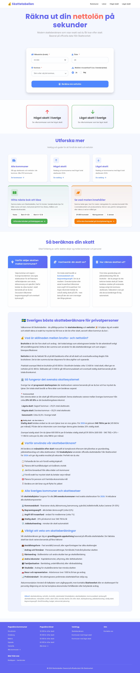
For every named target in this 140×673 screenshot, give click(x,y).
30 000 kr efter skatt (47, 631)
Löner (104, 4)
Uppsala (10, 642)
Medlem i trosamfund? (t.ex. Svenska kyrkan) (91, 68)
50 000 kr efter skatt (47, 639)
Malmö (10, 639)
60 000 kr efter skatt (47, 642)
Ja (76, 72)
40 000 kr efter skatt (47, 635)
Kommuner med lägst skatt (81, 639)
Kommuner (94, 4)
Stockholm (12, 631)
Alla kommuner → (14, 650)
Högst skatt (114, 4)
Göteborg (11, 635)
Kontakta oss (108, 631)
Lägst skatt (126, 4)
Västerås (11, 646)
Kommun (38, 68)
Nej (84, 72)
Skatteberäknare (77, 631)
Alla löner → (44, 646)
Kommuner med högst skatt (82, 635)
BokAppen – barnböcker (16, 660)
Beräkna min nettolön (71, 84)
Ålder (77, 54)
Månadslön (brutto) (42, 54)
